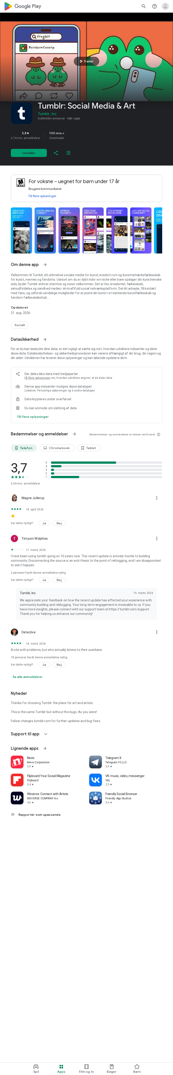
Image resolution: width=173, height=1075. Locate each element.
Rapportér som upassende (36, 815)
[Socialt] (20, 325)
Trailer (85, 61)
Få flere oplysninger (42, 196)
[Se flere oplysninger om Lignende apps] (44, 748)
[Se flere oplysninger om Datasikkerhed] (44, 339)
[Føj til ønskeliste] (68, 153)
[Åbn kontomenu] (165, 6)
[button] (21, 230)
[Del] (55, 153)
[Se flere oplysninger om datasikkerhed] (33, 416)
